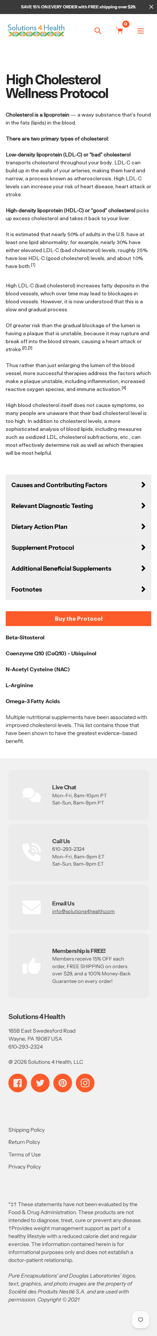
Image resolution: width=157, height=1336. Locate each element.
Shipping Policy (26, 1129)
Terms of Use (24, 1154)
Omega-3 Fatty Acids (33, 701)
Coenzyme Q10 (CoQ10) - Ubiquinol (53, 653)
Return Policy (24, 1142)
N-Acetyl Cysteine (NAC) (38, 669)
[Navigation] (140, 30)
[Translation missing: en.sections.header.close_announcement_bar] (151, 7)
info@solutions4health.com (83, 911)
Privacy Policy (24, 1166)
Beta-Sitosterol (27, 637)
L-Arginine (19, 685)
